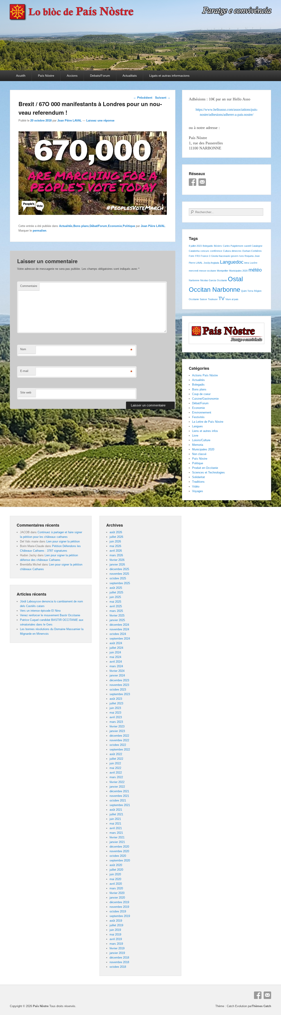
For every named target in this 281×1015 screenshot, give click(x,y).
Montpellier (222, 270)
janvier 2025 (117, 620)
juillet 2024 (116, 647)
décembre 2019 (119, 902)
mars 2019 (116, 943)
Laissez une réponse (100, 120)
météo (255, 270)
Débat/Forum (98, 226)
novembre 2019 (119, 906)
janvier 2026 (117, 564)
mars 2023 (116, 721)
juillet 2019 (116, 925)
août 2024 (116, 643)
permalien (39, 230)
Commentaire (28, 286)
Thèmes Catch (261, 1006)
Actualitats (129, 75)
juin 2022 (115, 763)
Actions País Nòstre (205, 375)
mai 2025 (115, 601)
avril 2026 (116, 550)
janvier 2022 (117, 786)
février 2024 (117, 670)
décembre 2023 (119, 680)
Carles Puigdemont (233, 246)
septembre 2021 (120, 805)
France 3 (205, 256)
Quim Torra (247, 291)
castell (247, 246)
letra (246, 262)
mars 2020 (116, 888)
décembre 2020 (119, 846)
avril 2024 (116, 661)
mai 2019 (115, 934)
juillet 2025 (116, 592)
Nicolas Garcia (208, 280)
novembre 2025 (119, 573)
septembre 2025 (120, 583)
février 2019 (117, 948)
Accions (72, 75)
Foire (191, 256)
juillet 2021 (116, 814)
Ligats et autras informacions (169, 75)
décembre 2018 (119, 957)
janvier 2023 (117, 731)
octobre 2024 (118, 634)
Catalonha (194, 251)
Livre (195, 435)
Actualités (65, 226)
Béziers (218, 246)
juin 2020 (115, 874)
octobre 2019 (118, 911)
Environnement (201, 412)
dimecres (236, 251)
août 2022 (116, 754)
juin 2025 (115, 597)
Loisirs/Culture (201, 440)
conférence (216, 251)
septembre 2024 (120, 638)
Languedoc (231, 262)
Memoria (197, 444)
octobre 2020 (118, 855)
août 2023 (116, 698)
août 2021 (116, 809)
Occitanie (222, 280)
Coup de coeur (201, 394)
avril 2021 (116, 828)
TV (221, 298)
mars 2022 (116, 777)
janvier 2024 (117, 675)
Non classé (199, 454)
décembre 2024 (119, 624)
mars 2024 (116, 666)
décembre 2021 (119, 791)
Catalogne (257, 246)
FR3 (197, 256)
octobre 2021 (118, 800)
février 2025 (117, 615)
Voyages (197, 491)
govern (234, 256)
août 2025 (116, 587)
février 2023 (117, 726)
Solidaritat (198, 477)
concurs (204, 251)
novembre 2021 (119, 796)
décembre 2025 (119, 569)
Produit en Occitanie (205, 467)
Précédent (142, 97)
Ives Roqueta (246, 256)
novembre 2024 (119, 629)
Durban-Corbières (252, 251)
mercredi (193, 270)
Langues (197, 426)
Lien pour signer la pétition (63, 541)
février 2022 (117, 782)
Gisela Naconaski (220, 256)
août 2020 (116, 865)
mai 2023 (115, 712)
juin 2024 (115, 652)
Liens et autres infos (205, 431)
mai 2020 (115, 879)
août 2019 (116, 920)
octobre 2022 (118, 745)
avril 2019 (116, 939)
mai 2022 (115, 768)
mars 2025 (116, 611)
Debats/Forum (100, 75)
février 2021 (117, 837)
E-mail (24, 371)
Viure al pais (231, 299)
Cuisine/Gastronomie (205, 398)
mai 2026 (115, 546)
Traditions (198, 481)
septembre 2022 (120, 749)
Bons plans (81, 226)
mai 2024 (115, 657)
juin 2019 (115, 930)
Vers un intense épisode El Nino (40, 610)
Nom (23, 349)
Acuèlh (20, 75)
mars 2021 (116, 832)
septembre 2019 (120, 916)
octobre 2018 (118, 966)
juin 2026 (115, 541)
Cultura (227, 251)
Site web (25, 392)
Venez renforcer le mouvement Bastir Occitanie (50, 615)
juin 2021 (115, 819)
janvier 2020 (117, 897)
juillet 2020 (116, 869)
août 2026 (116, 532)
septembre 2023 (120, 694)
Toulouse (213, 299)
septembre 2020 (120, 860)
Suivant (162, 97)
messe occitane (207, 270)
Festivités (198, 417)
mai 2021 (115, 823)
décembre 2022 (119, 735)
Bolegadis (208, 246)
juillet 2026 (116, 536)
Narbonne (194, 280)
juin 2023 (115, 708)
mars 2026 (116, 555)
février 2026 (117, 560)
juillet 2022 (116, 758)
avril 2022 (116, 772)
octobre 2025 (118, 578)
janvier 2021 (117, 842)
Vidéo (195, 486)
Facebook (192, 182)
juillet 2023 (116, 703)
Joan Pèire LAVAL (69, 120)
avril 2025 (116, 606)
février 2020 (117, 893)
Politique (129, 226)
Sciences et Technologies (208, 472)
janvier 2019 (117, 953)
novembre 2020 (119, 851)
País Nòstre (46, 75)
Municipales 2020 (238, 270)
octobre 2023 (118, 689)
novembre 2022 (119, 740)
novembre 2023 (119, 685)
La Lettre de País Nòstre (207, 421)
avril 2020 (116, 883)
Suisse (203, 299)
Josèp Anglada (211, 262)
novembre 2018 (119, 962)
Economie (115, 226)
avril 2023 (116, 717)
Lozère (253, 262)
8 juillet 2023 (195, 246)
